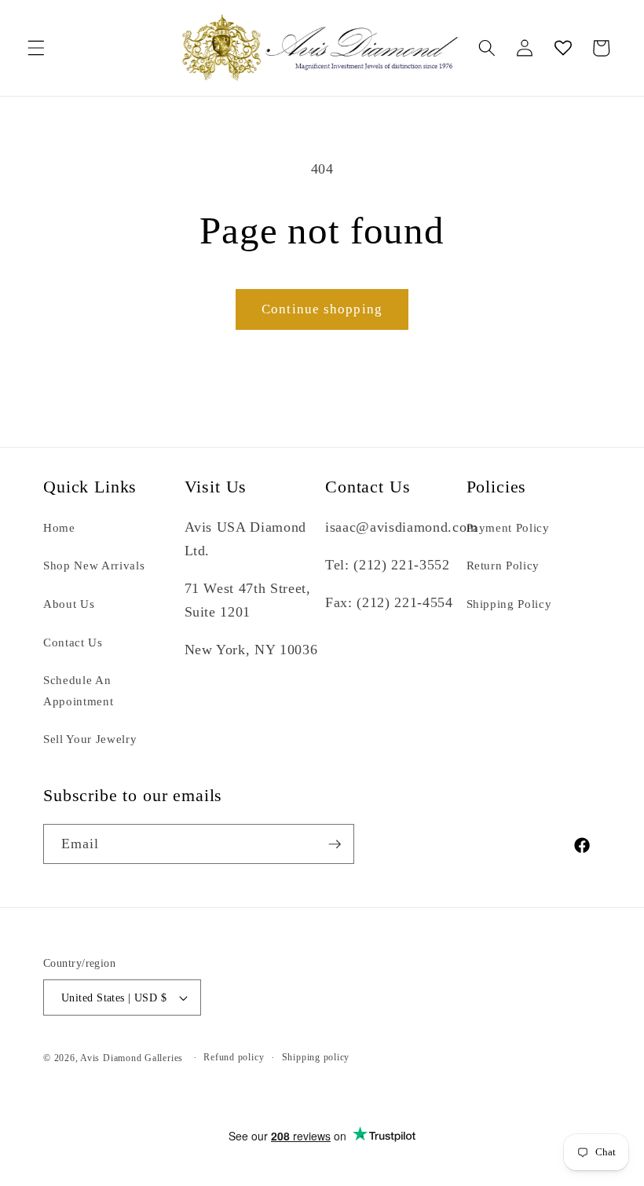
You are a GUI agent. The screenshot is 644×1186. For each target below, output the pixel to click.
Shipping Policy (509, 603)
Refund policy (233, 1057)
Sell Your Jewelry (90, 738)
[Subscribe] (334, 844)
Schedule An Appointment (78, 690)
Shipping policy (316, 1057)
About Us (68, 603)
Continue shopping (322, 309)
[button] (36, 48)
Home (59, 527)
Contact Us (73, 642)
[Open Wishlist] (562, 48)
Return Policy (503, 565)
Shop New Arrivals (94, 565)
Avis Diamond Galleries (131, 1057)
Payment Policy (508, 527)
